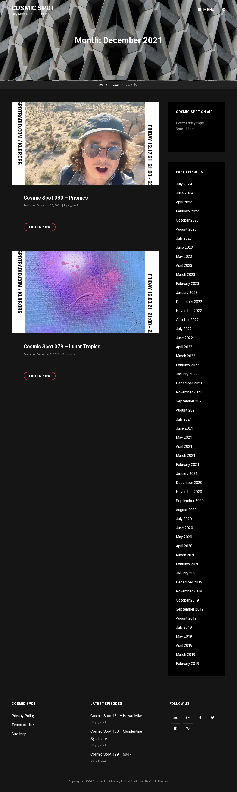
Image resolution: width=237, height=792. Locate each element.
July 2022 (184, 329)
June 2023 (184, 247)
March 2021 (185, 455)
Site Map (19, 734)
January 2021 (187, 473)
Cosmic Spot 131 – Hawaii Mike (116, 716)
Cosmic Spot (33, 8)
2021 (116, 84)
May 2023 (184, 256)
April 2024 (184, 202)
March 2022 (185, 356)
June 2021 (184, 428)
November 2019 (189, 591)
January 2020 (187, 573)
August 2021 (186, 410)
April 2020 (184, 546)
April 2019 (184, 645)
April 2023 (184, 265)
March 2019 (185, 654)
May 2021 (184, 437)
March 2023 (185, 274)
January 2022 (187, 374)
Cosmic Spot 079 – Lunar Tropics (62, 346)
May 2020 (184, 537)
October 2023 (187, 220)
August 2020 (186, 510)
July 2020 (184, 519)
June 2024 (184, 193)
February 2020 (187, 564)
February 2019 (187, 663)
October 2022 (187, 320)
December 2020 (189, 482)
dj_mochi (73, 205)
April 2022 (184, 347)
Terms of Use (23, 725)
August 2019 (186, 618)
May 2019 (184, 636)
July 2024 (184, 184)
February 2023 (187, 283)
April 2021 (184, 446)
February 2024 (187, 211)
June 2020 (184, 528)
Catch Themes (158, 781)
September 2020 (190, 501)
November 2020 (189, 491)
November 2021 (189, 392)
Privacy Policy (23, 716)
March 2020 (185, 555)
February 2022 (187, 365)
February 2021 (187, 464)
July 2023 (184, 238)
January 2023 (187, 292)
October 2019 (187, 600)
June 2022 (184, 338)
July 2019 (184, 627)
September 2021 (190, 401)
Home (103, 84)
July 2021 (184, 419)
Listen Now (42, 228)
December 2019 (189, 582)
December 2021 (189, 383)
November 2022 (189, 311)
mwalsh (71, 354)
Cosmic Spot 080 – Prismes (56, 198)
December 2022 (189, 301)
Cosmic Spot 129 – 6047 (110, 754)
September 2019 (190, 609)
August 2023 (186, 229)
